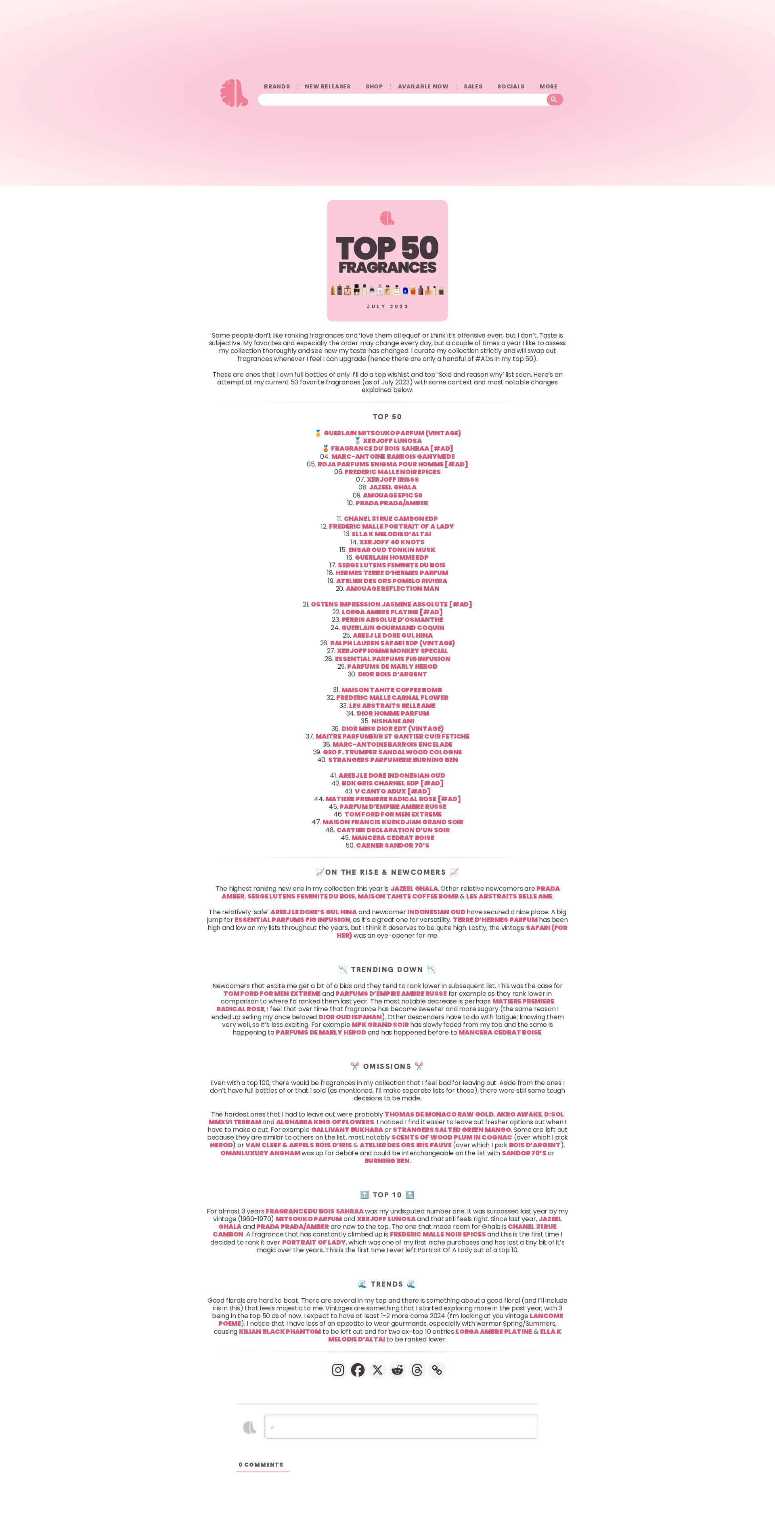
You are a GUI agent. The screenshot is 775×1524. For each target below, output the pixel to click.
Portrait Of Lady (314, 1242)
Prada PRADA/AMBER (392, 503)
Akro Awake (519, 1114)
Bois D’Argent (535, 1145)
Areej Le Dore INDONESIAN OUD (392, 775)
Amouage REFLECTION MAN (393, 588)
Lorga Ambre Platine (494, 1331)
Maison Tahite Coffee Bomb (408, 896)
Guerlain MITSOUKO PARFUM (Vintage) (392, 433)
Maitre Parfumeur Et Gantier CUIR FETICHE (392, 736)
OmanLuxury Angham (260, 1153)
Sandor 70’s (524, 1153)
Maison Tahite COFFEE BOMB (391, 690)
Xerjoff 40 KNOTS (392, 542)
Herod (221, 1145)
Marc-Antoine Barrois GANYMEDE (393, 456)
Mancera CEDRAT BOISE (393, 837)
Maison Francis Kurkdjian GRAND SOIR (393, 822)
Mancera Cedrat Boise (500, 1032)
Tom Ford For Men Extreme (271, 993)
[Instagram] (338, 1370)
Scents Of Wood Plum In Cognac (452, 1137)
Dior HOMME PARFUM (393, 713)
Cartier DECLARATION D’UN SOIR (393, 829)
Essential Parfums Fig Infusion (292, 919)
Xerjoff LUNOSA (392, 440)
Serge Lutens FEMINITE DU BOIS (392, 565)
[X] (378, 1370)
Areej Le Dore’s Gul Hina (313, 912)
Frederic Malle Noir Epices (438, 1234)
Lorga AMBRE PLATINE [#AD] (392, 612)
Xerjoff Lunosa (386, 1219)
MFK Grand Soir (380, 1024)
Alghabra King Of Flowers (325, 1122)
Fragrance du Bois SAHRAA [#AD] (392, 448)
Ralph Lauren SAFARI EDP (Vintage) (392, 643)
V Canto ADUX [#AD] (392, 791)
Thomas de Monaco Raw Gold (439, 1114)
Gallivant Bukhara (347, 1129)
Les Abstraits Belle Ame (509, 896)
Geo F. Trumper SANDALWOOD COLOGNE (392, 752)
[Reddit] (397, 1370)
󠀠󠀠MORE (548, 86)
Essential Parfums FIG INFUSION (392, 658)
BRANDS (277, 86)
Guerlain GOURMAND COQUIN (392, 627)
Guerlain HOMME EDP (391, 557)
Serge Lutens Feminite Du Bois (301, 896)
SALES (473, 86)
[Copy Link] (437, 1370)
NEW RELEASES (327, 86)
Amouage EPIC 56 (392, 495)
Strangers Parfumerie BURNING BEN (393, 759)
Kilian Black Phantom (280, 1331)
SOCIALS (510, 86)
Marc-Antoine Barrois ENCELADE (392, 744)
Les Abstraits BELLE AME (392, 705)
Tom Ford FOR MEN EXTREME (393, 814)
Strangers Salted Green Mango (452, 1129)
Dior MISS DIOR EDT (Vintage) (392, 728)
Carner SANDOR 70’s (392, 845)
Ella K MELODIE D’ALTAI (391, 534)
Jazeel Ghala (414, 888)
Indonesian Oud (436, 912)
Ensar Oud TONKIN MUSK (392, 549)
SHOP (374, 86)
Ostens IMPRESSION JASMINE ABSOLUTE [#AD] (391, 604)
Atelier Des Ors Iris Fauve (406, 1145)
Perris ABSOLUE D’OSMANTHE (392, 619)
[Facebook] (358, 1370)
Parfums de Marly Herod (321, 1032)
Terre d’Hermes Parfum (495, 919)
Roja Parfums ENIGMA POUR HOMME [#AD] (393, 464)
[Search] (555, 100)
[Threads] (417, 1370)
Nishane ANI (392, 721)
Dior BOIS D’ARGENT (392, 674)
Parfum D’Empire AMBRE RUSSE (392, 806)
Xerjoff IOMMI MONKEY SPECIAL (392, 650)
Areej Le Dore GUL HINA (393, 635)
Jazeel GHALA (393, 487)
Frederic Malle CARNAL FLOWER (392, 697)
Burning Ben (387, 1160)
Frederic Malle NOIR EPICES (393, 472)
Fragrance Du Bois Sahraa (314, 1211)
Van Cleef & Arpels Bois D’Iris (298, 1145)
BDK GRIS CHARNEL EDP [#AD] (393, 783)
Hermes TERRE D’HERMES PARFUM (391, 572)
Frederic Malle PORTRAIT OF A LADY (391, 526)
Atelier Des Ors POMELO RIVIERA (391, 581)
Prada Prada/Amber (292, 1226)
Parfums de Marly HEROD (392, 666)
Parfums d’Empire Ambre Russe (390, 993)
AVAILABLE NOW (423, 86)
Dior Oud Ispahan (350, 1016)
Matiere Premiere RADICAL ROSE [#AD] (393, 799)
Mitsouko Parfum (309, 1219)
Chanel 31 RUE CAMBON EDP (391, 518)
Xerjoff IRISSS (393, 479)
